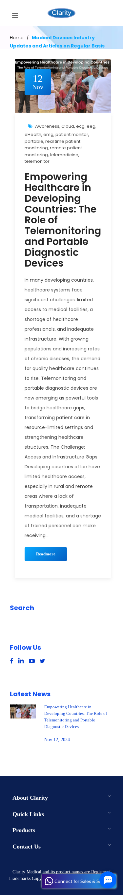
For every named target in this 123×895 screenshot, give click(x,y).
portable (34, 141)
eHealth (33, 134)
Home (17, 37)
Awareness (47, 126)
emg (48, 134)
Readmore (45, 553)
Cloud (67, 126)
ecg (80, 126)
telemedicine (64, 155)
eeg (91, 126)
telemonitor (37, 161)
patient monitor (71, 134)
